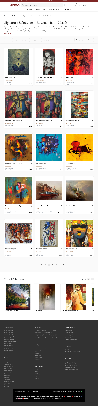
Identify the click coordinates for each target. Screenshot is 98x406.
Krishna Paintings (69, 336)
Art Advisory (38, 350)
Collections (37, 9)
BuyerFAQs (37, 353)
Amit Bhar (6, 361)
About (36, 369)
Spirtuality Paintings (9, 348)
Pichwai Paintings (8, 345)
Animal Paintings (8, 332)
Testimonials (38, 375)
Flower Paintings (69, 332)
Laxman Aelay (7, 372)
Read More (7, 33)
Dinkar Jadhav (8, 368)
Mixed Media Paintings (10, 341)
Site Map (37, 378)
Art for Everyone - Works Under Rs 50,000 (45, 330)
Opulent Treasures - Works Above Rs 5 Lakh (46, 337)
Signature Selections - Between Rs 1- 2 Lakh (46, 334)
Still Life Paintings (8, 350)
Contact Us (68, 9)
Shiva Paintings (69, 337)
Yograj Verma (7, 386)
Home (6, 16)
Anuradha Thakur (8, 364)
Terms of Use (38, 355)
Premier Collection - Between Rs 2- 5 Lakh (45, 336)
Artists (44, 9)
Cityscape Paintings (9, 336)
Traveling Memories (70, 367)
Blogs (36, 351)
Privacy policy (38, 357)
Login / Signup (84, 5)
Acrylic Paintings (8, 330)
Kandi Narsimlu (8, 370)
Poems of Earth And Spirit (71, 369)
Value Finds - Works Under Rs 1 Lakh (44, 332)
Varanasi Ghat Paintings (71, 339)
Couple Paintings (8, 337)
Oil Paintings (7, 343)
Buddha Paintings (8, 334)
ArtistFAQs (37, 359)
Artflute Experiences (54, 9)
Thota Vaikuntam (8, 385)
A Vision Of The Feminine (71, 365)
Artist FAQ (67, 350)
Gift (62, 9)
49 (63, 264)
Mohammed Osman (9, 373)
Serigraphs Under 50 (70, 362)
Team (36, 371)
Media (36, 373)
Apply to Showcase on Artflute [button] (72, 351)
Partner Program (39, 376)
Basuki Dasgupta (8, 366)
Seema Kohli (7, 379)
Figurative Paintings (9, 339)
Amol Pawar (7, 362)
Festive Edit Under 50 (70, 364)
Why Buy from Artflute (40, 348)
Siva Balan (7, 383)
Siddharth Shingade (9, 381)
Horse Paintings (69, 334)
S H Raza (6, 377)
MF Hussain (7, 375)
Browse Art (30, 9)
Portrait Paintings (8, 347)
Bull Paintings (68, 330)
